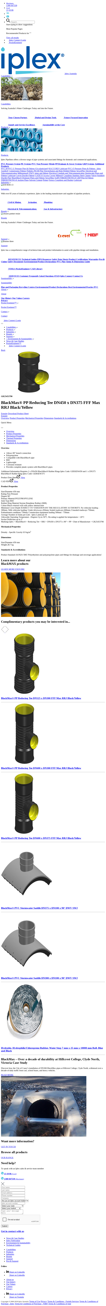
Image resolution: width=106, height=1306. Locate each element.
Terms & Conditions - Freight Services (63, 1301)
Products (4, 127)
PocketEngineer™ (13, 343)
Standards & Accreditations (65, 418)
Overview (5, 418)
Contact (4, 312)
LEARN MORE (8, 569)
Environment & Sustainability (18, 1243)
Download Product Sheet (18, 413)
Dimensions (49, 418)
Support (4, 239)
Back (3, 350)
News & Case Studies (15, 1238)
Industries (5, 182)
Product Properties (17, 418)
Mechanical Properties (34, 418)
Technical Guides (13, 1245)
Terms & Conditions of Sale (59, 1304)
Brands (4, 211)
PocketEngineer (15, 42)
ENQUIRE (20, 569)
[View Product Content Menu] (2, 427)
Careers (9, 1286)
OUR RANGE (7, 1158)
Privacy (9, 1289)
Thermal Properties (14, 438)
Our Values (10, 1284)
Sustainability (7, 278)
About (4, 289)
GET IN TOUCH (8, 1147)
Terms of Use (34, 1301)
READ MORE (7, 1075)
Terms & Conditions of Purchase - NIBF (31, 1304)
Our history (11, 1282)
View (22, 477)
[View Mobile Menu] (2, 323)
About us (10, 1279)
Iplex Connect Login (17, 40)
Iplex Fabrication (13, 1240)
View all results (12, 38)
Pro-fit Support (12, 1261)
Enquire (4, 413)
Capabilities (6, 76)
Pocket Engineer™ (9, 303)
